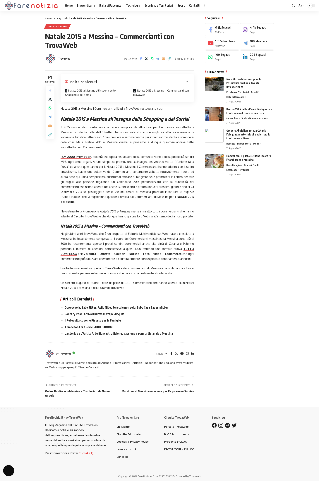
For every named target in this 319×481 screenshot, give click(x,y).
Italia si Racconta (235, 96)
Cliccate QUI (87, 453)
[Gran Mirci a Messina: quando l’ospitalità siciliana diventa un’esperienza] (214, 84)
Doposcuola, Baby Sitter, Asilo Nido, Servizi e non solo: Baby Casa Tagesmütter (116, 307)
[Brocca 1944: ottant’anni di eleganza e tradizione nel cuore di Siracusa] (214, 114)
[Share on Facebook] (140, 59)
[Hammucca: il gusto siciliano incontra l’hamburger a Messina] (214, 161)
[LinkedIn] (192, 353)
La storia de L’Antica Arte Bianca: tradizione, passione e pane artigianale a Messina (119, 333)
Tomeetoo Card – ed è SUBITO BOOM (88, 327)
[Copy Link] (169, 59)
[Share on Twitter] (146, 59)
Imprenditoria (233, 118)
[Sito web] (167, 353)
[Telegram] (257, 43)
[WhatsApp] (222, 56)
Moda (256, 143)
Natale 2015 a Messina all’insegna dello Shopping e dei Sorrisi (90, 93)
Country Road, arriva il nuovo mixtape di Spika (94, 314)
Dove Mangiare (234, 165)
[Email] (163, 59)
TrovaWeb (64, 58)
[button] (204, 5)
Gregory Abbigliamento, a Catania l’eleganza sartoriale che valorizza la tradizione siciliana (248, 134)
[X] (176, 353)
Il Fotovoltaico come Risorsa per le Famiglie (93, 320)
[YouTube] (182, 353)
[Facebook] (171, 353)
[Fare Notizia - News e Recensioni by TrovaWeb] (31, 5)
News (265, 118)
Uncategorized (60, 18)
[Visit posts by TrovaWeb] (50, 58)
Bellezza (230, 143)
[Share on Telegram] (157, 59)
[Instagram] (187, 353)
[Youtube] (222, 43)
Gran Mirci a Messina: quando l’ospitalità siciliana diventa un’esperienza (243, 83)
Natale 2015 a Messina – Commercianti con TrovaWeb (161, 93)
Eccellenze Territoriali (237, 92)
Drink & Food (251, 165)
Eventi (254, 92)
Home (48, 18)
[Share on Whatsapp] (152, 59)
